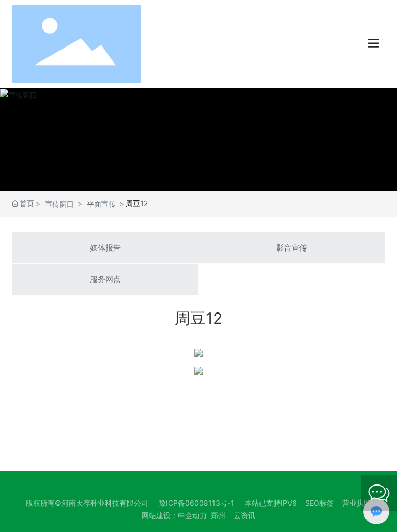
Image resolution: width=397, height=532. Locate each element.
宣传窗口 (59, 203)
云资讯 (244, 515)
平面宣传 (101, 203)
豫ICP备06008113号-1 (196, 502)
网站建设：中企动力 (174, 515)
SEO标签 (319, 502)
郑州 (218, 515)
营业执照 (356, 502)
